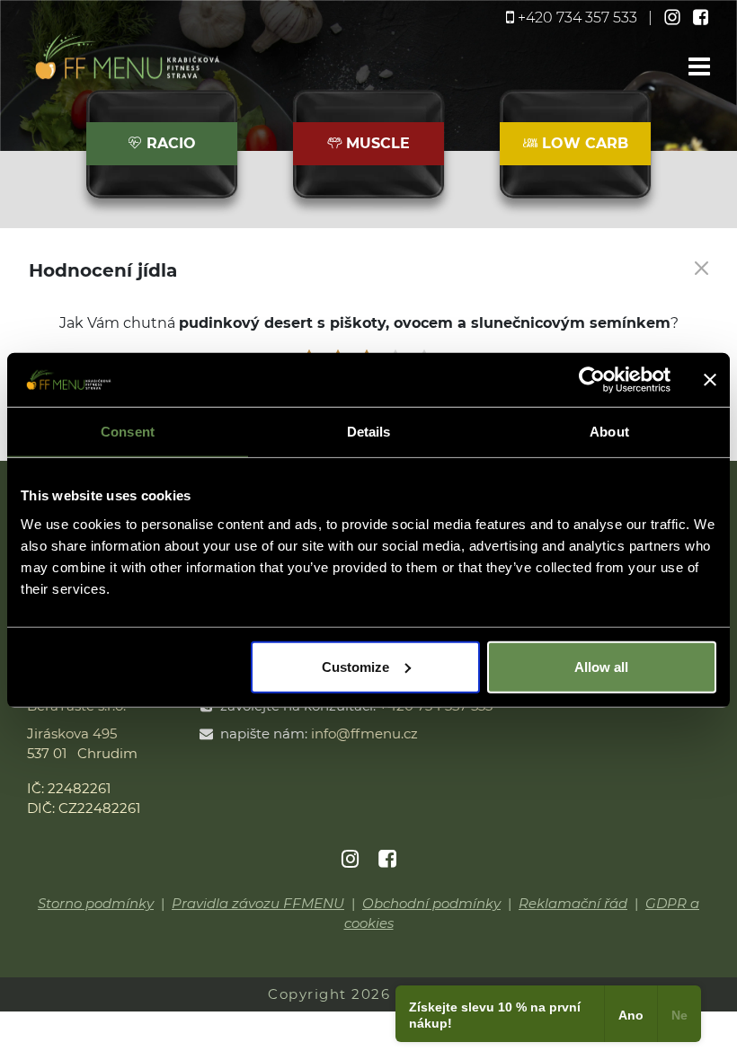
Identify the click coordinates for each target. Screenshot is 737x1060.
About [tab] (609, 431)
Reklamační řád (573, 903)
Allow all (601, 666)
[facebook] (701, 17)
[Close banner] (710, 380)
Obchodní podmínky (431, 903)
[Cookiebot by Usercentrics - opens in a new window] (591, 380)
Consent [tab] (128, 431)
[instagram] (674, 17)
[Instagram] (351, 860)
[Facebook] (387, 860)
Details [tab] (369, 431)
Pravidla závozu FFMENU (258, 903)
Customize (355, 666)
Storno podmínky (96, 903)
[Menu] (699, 68)
